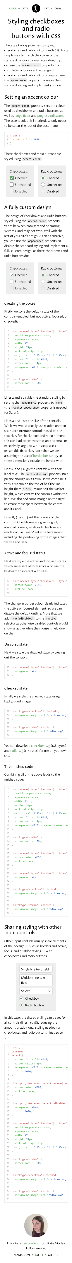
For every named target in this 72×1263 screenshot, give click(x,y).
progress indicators (50, 115)
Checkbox (31, 998)
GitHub (53, 1254)
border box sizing (45, 455)
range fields (22, 115)
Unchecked (22, 184)
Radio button (34, 1005)
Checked (21, 178)
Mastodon (22, 1254)
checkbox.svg (40, 745)
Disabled (21, 191)
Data (25, 8)
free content (30, 1243)
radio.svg (16, 750)
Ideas (57, 8)
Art (46, 8)
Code (13, 8)
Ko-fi (39, 1254)
